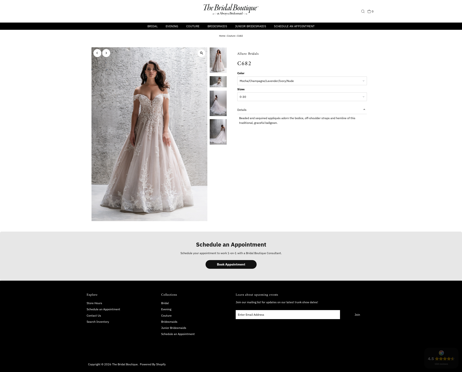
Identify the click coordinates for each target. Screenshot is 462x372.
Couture (193, 26)
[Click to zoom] (201, 53)
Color (240, 73)
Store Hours (94, 303)
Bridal (152, 26)
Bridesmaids (217, 26)
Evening (172, 26)
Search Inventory (98, 321)
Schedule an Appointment (294, 26)
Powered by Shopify (153, 364)
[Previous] (97, 53)
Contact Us (94, 315)
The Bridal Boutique (125, 364)
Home (222, 35)
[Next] (106, 53)
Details (242, 110)
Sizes (241, 89)
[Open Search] (363, 11)
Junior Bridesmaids (250, 26)
